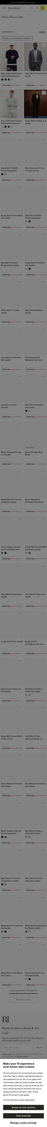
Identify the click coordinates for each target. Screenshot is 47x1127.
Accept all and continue (23, 1107)
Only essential (23, 1116)
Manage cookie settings (23, 1123)
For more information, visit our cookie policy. (19, 1100)
